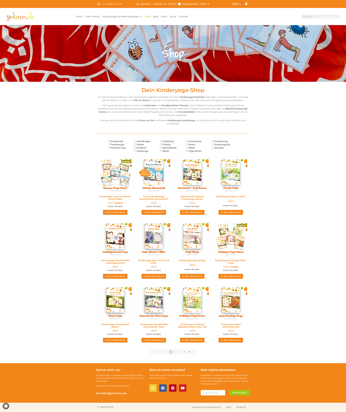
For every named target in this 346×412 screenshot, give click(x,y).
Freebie (140, 144)
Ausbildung (168, 141)
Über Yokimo (93, 16)
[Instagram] (153, 388)
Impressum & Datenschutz (206, 407)
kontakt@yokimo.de (111, 393)
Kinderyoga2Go (222, 144)
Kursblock (142, 147)
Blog (155, 16)
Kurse (173, 16)
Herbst (191, 144)
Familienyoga (117, 144)
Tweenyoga (142, 151)
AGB (228, 407)
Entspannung (221, 141)
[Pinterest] (173, 388)
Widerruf (241, 407)
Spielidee (219, 147)
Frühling (166, 144)
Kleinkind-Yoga (118, 147)
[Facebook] (163, 388)
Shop (147, 16)
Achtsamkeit (117, 141)
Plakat (191, 147)
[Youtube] (182, 388)
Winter (165, 151)
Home (79, 16)
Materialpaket (169, 147)
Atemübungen (144, 141)
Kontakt (183, 16)
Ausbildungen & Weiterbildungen (120, 16)
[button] (6, 406)
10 (189, 351)
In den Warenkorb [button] (115, 212)
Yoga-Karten (194, 151)
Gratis (164, 16)
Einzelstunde (194, 141)
